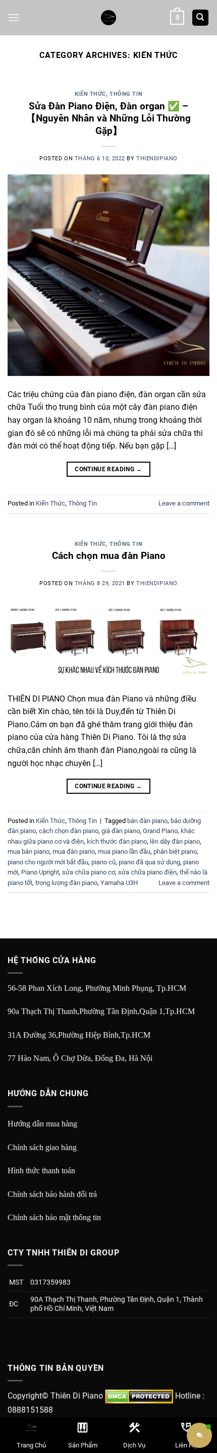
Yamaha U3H (119, 883)
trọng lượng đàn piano (66, 883)
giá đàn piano (120, 831)
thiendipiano (157, 158)
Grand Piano (160, 831)
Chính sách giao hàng (42, 1147)
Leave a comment (183, 503)
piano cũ (103, 862)
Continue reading (108, 469)
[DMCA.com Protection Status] (139, 1396)
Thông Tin (126, 94)
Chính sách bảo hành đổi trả (52, 1194)
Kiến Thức (90, 94)
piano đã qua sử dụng (149, 862)
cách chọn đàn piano (68, 831)
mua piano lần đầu (124, 851)
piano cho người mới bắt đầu (48, 862)
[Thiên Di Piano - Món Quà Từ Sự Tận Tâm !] (108, 17)
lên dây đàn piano (175, 841)
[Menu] (14, 17)
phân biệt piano (175, 851)
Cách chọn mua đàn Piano (109, 555)
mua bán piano (28, 851)
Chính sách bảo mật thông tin (54, 1217)
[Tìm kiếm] (200, 18)
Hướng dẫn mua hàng (42, 1123)
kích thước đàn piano (117, 841)
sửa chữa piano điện (147, 872)
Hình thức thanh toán (41, 1170)
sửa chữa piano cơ (88, 872)
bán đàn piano (147, 821)
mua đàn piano (73, 851)
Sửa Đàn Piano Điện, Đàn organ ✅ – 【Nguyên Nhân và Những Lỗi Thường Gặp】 (108, 118)
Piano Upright (40, 872)
